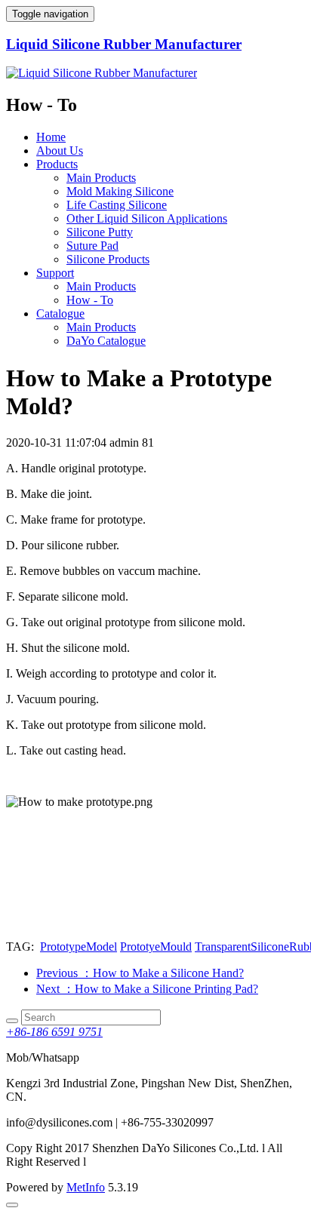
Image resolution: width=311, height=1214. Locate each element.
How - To (89, 300)
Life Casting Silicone (116, 204)
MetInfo (85, 1187)
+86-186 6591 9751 (54, 1031)
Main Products (101, 177)
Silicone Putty (99, 232)
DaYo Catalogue (106, 340)
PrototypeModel (78, 946)
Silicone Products (107, 259)
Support (55, 272)
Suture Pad (92, 245)
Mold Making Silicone (120, 191)
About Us (59, 150)
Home (51, 137)
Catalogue (60, 313)
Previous (140, 973)
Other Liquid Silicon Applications (146, 218)
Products (57, 164)
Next (147, 988)
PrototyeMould (156, 946)
